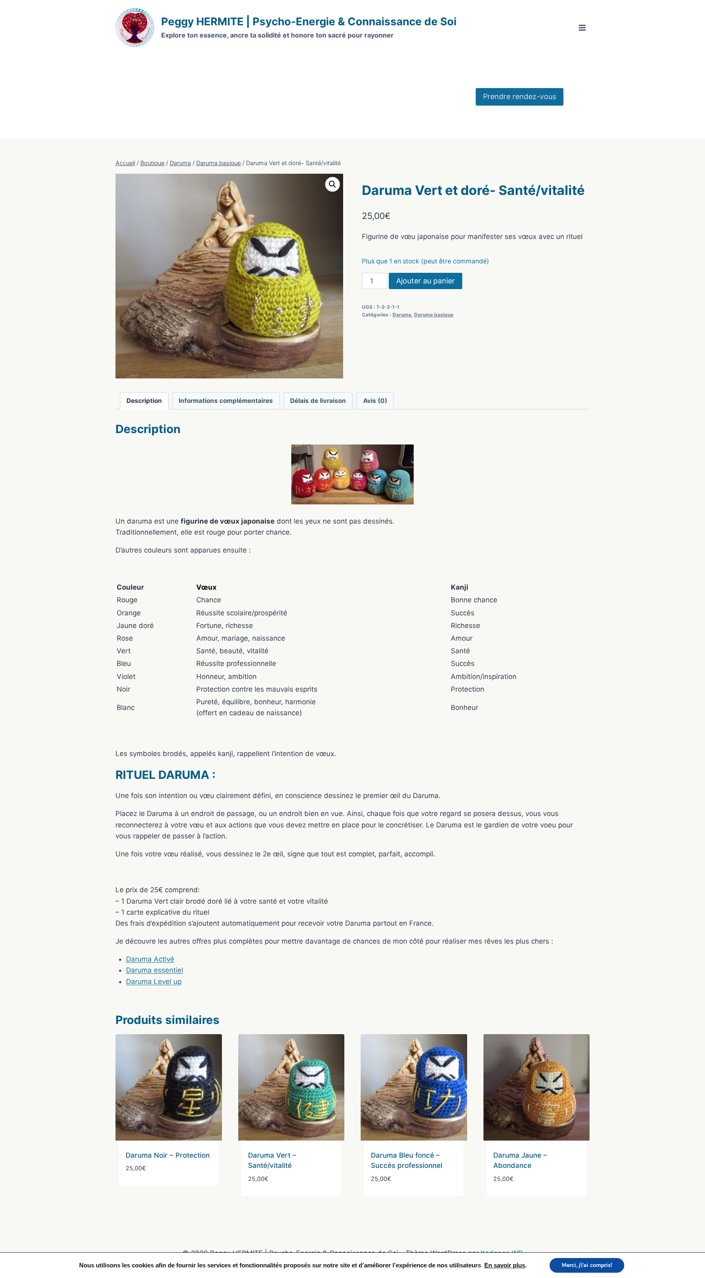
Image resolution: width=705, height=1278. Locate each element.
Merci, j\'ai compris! (587, 1265)
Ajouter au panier (425, 280)
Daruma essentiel (154, 970)
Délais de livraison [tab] (318, 401)
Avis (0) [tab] (375, 401)
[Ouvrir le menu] (582, 27)
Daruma (401, 315)
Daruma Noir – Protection (168, 1155)
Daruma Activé (150, 959)
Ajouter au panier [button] (157, 1193)
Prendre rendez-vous (519, 96)
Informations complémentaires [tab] (226, 401)
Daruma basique (433, 315)
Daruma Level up (154, 981)
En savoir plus (504, 1265)
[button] (332, 184)
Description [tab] (144, 401)
